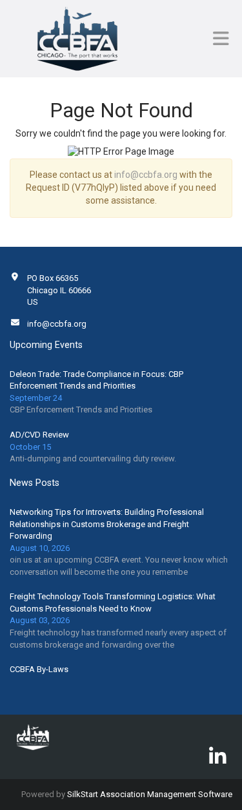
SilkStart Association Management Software (149, 794)
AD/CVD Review (39, 434)
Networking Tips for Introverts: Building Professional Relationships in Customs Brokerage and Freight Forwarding (107, 524)
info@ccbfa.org (145, 174)
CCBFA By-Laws (39, 669)
